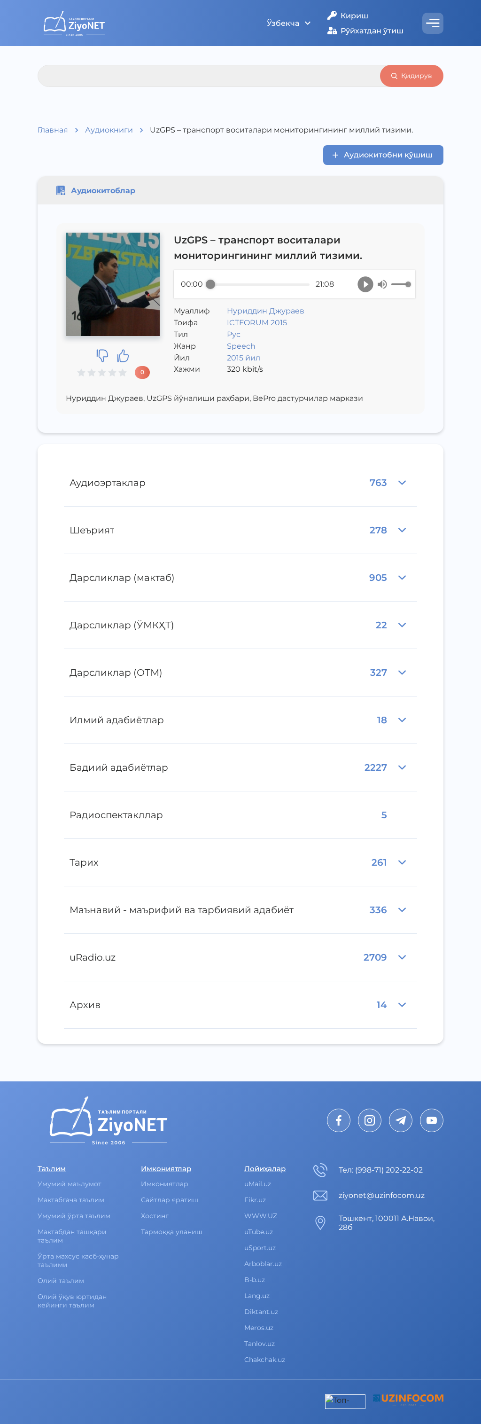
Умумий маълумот (69, 1184)
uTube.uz (258, 1232)
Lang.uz (257, 1295)
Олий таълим (61, 1280)
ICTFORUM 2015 (257, 322)
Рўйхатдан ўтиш (372, 30)
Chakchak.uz (264, 1359)
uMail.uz (257, 1184)
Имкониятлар (164, 1184)
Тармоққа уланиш (171, 1232)
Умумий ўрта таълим (74, 1216)
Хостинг (155, 1216)
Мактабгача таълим (71, 1200)
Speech (241, 346)
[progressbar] (259, 284)
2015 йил (243, 357)
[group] (294, 284)
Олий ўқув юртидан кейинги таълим (72, 1300)
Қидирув (416, 75)
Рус (233, 334)
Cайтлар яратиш (169, 1200)
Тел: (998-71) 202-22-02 (381, 1170)
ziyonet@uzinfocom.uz (382, 1195)
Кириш (354, 15)
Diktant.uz (261, 1311)
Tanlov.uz (259, 1343)
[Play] (365, 284)
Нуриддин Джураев (265, 310)
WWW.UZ (260, 1216)
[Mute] (382, 284)
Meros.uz (258, 1327)
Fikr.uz (255, 1200)
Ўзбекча (283, 23)
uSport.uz (260, 1248)
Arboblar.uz (263, 1264)
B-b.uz (254, 1279)
